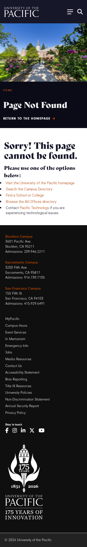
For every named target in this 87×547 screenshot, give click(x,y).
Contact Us (13, 366)
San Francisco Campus (23, 288)
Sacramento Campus (21, 262)
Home (7, 90)
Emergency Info (16, 346)
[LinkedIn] (24, 430)
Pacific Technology (34, 207)
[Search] (80, 12)
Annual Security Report (22, 406)
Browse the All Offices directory (31, 201)
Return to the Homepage (26, 118)
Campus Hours (16, 326)
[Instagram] (16, 430)
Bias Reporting (16, 379)
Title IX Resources (18, 386)
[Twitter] (33, 430)
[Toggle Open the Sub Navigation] (68, 11)
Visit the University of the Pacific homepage (40, 182)
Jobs (8, 352)
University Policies (18, 393)
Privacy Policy (15, 413)
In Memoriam (15, 339)
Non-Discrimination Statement (27, 399)
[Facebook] (8, 430)
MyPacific (12, 319)
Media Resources (18, 359)
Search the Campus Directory (29, 188)
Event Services (15, 332)
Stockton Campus (19, 236)
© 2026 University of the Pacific (28, 540)
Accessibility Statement (22, 372)
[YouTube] (43, 430)
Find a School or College (25, 194)
